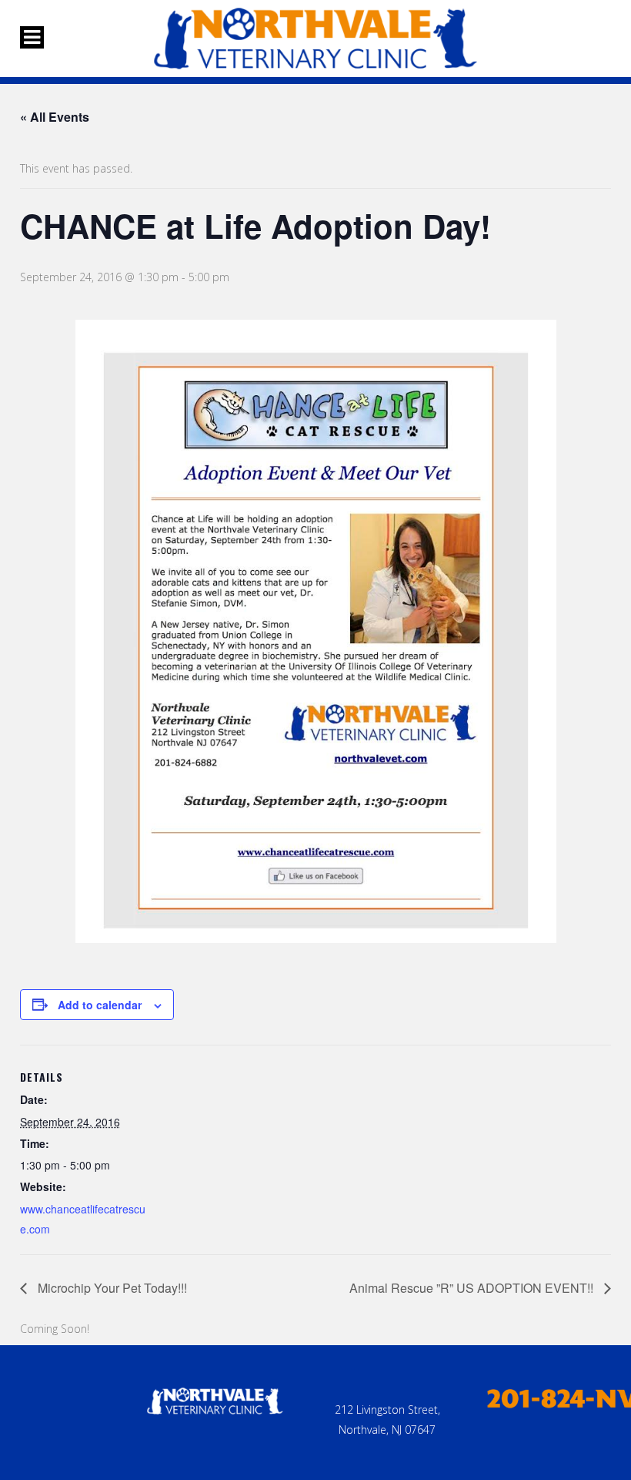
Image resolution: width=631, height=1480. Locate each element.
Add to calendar (100, 1004)
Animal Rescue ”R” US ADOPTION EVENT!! (472, 1288)
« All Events (54, 117)
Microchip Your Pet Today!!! (111, 1288)
